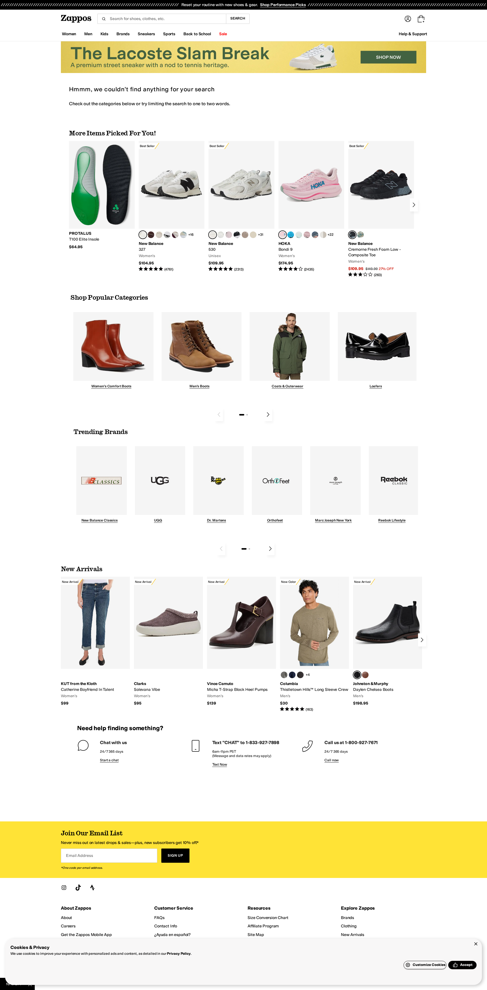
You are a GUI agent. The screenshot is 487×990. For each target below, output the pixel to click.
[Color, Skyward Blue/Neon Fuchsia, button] (291, 235)
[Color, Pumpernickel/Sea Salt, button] (151, 235)
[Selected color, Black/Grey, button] (352, 235)
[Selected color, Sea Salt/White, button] (143, 235)
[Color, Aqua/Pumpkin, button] (360, 235)
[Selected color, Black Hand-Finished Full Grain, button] (357, 675)
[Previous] (219, 414)
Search (237, 18)
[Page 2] (247, 415)
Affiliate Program (263, 926)
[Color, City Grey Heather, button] (284, 675)
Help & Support (413, 33)
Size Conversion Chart (268, 917)
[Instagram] (63, 887)
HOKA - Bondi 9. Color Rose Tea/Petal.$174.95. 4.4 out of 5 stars (311, 206)
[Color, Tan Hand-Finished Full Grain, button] (365, 675)
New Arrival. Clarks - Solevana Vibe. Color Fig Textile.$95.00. (168, 641)
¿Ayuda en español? (172, 934)
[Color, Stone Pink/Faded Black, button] (229, 235)
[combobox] (161, 19)
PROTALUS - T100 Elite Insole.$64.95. (102, 195)
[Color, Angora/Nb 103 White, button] (183, 235)
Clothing (349, 926)
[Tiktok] (78, 887)
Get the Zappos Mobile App (86, 934)
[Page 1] (241, 415)
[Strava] (92, 887)
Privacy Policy (178, 953)
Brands (347, 917)
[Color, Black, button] (300, 675)
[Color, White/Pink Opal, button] (307, 235)
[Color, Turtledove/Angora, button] (253, 235)
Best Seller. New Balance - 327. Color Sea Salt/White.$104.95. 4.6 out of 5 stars (171, 206)
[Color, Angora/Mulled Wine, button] (175, 235)
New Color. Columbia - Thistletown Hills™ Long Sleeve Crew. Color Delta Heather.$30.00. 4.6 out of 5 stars (314, 644)
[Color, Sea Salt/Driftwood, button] (245, 235)
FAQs (159, 917)
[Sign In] (408, 19)
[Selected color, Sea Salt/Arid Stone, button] (212, 235)
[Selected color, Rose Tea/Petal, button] (283, 235)
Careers (68, 926)
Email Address (79, 855)
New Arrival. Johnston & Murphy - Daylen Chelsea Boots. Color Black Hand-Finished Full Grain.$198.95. (387, 641)
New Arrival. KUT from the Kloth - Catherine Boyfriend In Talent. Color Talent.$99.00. (95, 641)
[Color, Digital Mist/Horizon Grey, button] (167, 235)
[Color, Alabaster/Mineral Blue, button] (323, 235)
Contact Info (165, 926)
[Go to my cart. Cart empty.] (421, 19)
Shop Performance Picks (283, 4)
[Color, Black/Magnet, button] (237, 235)
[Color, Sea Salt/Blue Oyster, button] (221, 235)
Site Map (256, 934)
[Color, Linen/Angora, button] (159, 235)
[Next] (414, 204)
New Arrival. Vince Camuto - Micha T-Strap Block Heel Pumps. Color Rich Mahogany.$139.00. (241, 641)
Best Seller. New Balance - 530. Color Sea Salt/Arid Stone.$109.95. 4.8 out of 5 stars (241, 206)
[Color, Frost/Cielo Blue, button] (299, 235)
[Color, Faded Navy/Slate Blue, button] (315, 235)
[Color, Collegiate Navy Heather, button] (292, 675)
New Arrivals (352, 934)
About (66, 917)
